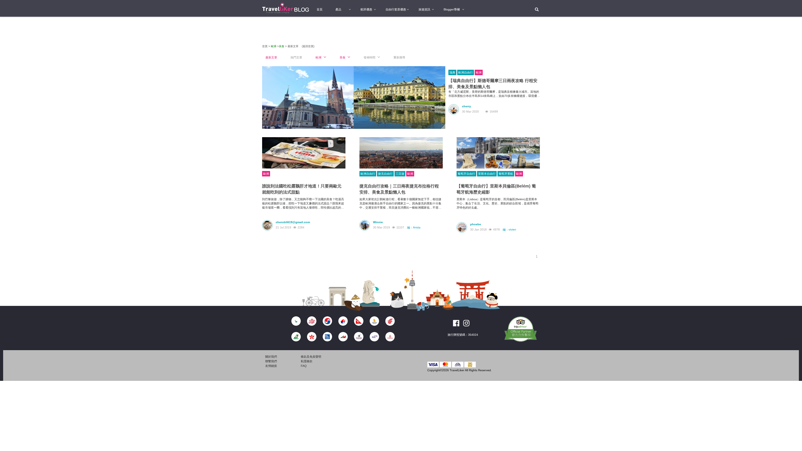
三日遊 (400, 173)
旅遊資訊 (424, 9)
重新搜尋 (399, 57)
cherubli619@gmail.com (293, 222)
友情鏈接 (271, 365)
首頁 (319, 9)
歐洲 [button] (318, 57)
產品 (338, 9)
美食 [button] (342, 57)
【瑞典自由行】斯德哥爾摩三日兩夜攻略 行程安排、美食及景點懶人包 (492, 83)
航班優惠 (366, 9)
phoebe (475, 224)
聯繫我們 (271, 361)
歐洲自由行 (465, 72)
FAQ (304, 365)
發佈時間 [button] (369, 57)
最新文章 (293, 46)
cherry (466, 106)
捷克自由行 (385, 173)
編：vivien (509, 229)
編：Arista (413, 227)
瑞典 (452, 72)
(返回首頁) (308, 46)
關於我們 (271, 356)
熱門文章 (296, 57)
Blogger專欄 (452, 9)
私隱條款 (306, 361)
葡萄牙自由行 (466, 173)
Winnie (378, 222)
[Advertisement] (238, 83)
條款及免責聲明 (311, 356)
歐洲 (479, 72)
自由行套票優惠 (396, 9)
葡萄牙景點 (506, 173)
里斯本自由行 (487, 173)
